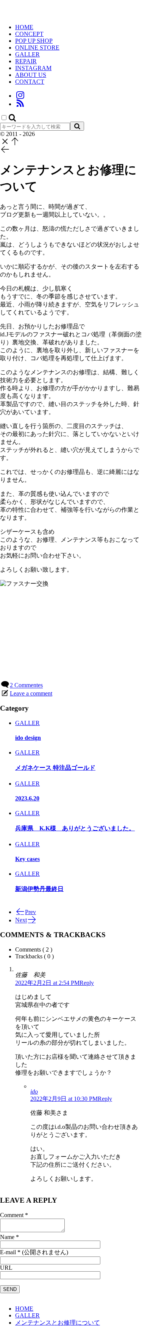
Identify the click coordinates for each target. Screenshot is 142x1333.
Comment (11, 1215)
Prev (30, 912)
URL (6, 1267)
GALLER (27, 723)
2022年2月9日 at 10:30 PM (64, 1098)
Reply (87, 983)
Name (7, 1237)
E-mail (8, 1252)
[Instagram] (20, 95)
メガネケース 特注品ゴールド (55, 767)
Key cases (27, 859)
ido (34, 1091)
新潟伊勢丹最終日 (39, 889)
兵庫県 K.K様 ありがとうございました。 (75, 828)
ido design (28, 737)
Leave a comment (31, 693)
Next (21, 920)
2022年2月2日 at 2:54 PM (47, 983)
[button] (12, 118)
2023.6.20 (27, 798)
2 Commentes (26, 685)
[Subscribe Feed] (20, 104)
